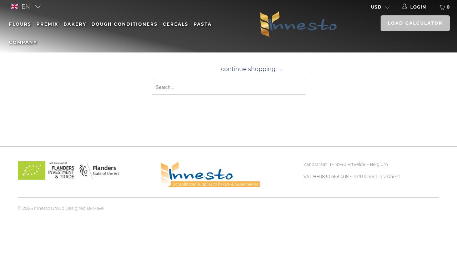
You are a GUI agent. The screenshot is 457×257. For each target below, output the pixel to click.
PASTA (203, 24)
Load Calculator (415, 23)
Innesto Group (49, 208)
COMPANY (23, 42)
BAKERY (75, 24)
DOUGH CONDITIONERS (124, 24)
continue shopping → (252, 69)
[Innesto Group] (296, 23)
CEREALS (176, 24)
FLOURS (20, 24)
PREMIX (47, 24)
